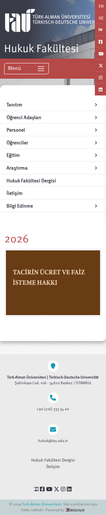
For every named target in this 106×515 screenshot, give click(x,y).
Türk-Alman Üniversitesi (41, 504)
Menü (15, 68)
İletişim (53, 466)
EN (101, 6)
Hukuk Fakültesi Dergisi (53, 460)
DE (101, 18)
